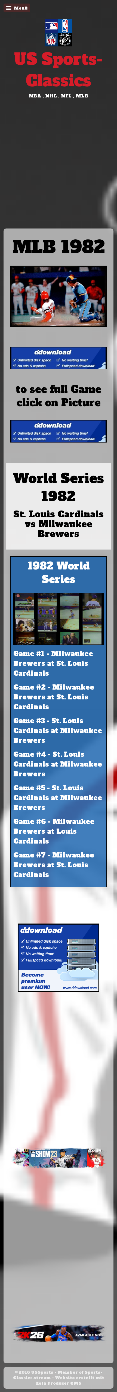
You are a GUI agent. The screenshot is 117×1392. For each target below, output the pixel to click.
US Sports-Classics (58, 69)
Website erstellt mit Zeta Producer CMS (70, 1380)
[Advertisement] (58, 167)
